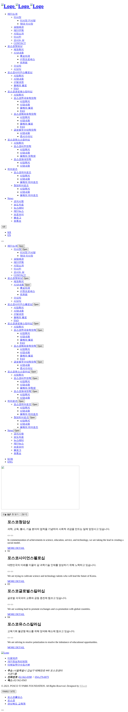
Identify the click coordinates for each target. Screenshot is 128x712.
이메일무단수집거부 (18, 664)
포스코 (11, 700)
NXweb (83, 686)
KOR (10, 459)
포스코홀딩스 (14, 697)
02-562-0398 (25, 677)
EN (9, 235)
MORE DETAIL (16, 548)
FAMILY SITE (8, 691)
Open (21, 246)
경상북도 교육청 (16, 703)
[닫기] (24, 514)
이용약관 (12, 658)
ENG (10, 461)
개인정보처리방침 (17, 661)
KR (3, 227)
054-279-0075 (42, 677)
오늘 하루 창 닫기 (10, 514)
